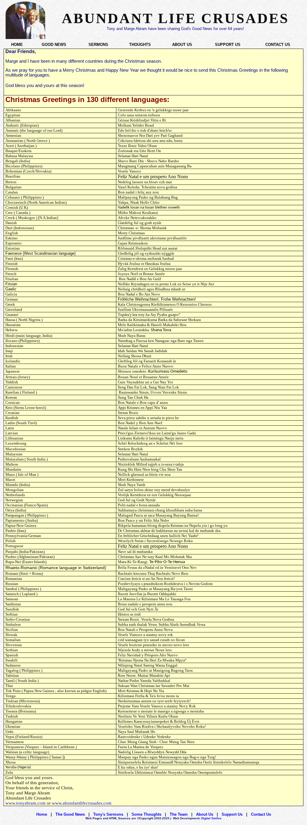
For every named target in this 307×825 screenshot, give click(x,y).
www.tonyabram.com (25, 803)
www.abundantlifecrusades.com (82, 803)
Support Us (232, 814)
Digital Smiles (197, 818)
